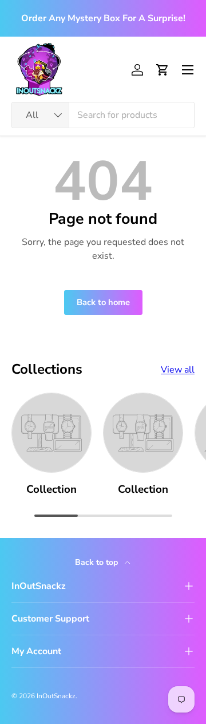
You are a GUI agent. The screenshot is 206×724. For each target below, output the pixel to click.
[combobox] (103, 115)
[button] (162, 69)
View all (178, 369)
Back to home (103, 302)
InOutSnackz (56, 696)
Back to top (97, 562)
